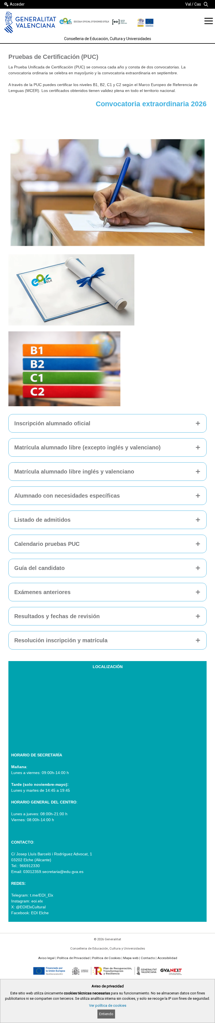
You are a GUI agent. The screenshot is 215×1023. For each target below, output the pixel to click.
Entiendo (106, 1014)
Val (188, 4)
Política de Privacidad (73, 958)
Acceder (17, 4)
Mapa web (130, 958)
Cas (197, 4)
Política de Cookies (106, 958)
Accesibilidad (167, 958)
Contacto (148, 958)
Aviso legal (46, 958)
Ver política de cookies (107, 1005)
